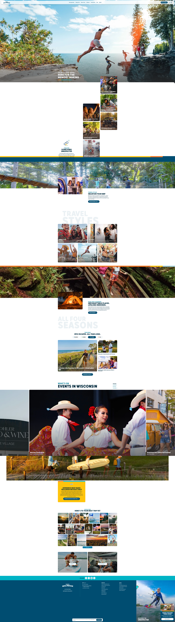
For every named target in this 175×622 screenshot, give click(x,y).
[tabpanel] (87, 357)
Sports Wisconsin (103, 594)
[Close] (173, 604)
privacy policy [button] (92, 619)
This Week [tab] (114, 388)
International (103, 591)
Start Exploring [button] (92, 312)
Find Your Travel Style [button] (93, 201)
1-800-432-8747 (86, 584)
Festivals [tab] (114, 386)
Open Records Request (122, 589)
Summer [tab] (92, 337)
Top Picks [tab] (114, 383)
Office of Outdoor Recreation (105, 585)
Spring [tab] (84, 337)
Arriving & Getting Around (123, 585)
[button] (164, 2)
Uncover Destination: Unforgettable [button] (71, 498)
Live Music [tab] (115, 385)
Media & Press (103, 590)
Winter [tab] (76, 337)
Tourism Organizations (104, 589)
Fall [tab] (100, 337)
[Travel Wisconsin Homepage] (6, 2)
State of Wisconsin (122, 590)
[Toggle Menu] (171, 2)
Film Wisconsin (103, 586)
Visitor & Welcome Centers (123, 586)
